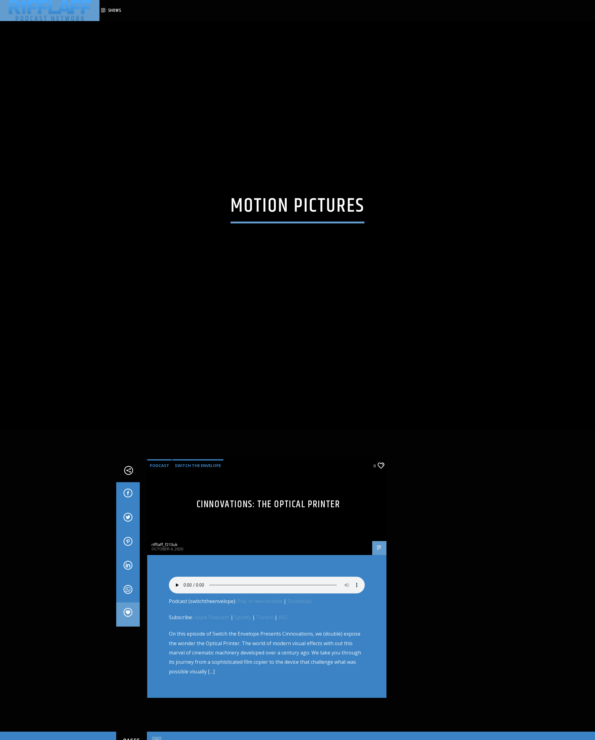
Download (299, 622)
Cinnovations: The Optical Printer (268, 525)
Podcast (159, 486)
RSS (283, 638)
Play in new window (259, 622)
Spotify (243, 638)
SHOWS (114, 10)
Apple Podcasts (211, 638)
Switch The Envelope (198, 486)
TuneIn (264, 638)
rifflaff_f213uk (165, 565)
